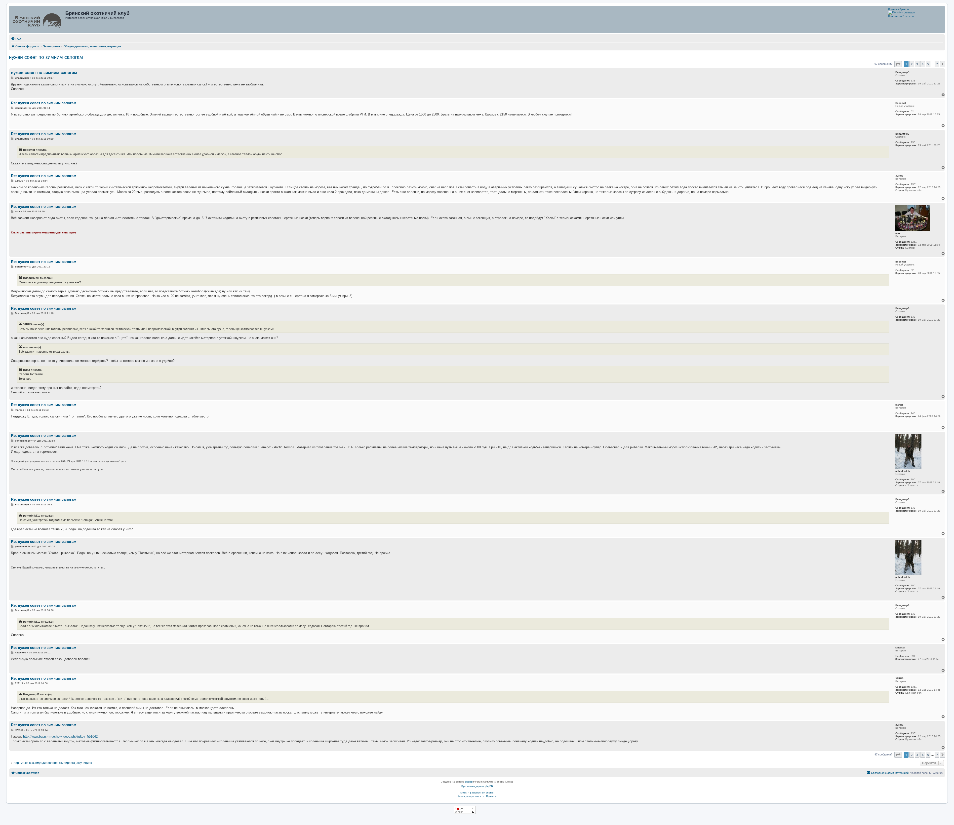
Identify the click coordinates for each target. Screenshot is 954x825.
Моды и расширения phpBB (477, 792)
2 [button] (912, 64)
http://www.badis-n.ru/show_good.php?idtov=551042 (60, 736)
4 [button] (922, 64)
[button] (898, 64)
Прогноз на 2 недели (901, 16)
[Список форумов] (37, 19)
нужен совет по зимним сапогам (46, 57)
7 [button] (937, 64)
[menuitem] (16, 39)
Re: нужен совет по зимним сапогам (43, 103)
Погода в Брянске (898, 9)
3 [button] (917, 64)
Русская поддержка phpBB (477, 786)
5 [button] (928, 64)
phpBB (469, 781)
